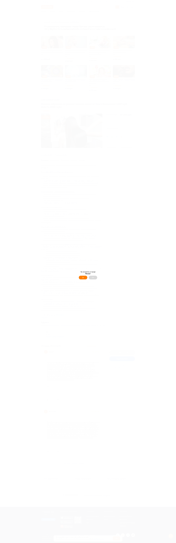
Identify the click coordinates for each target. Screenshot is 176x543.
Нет (93, 277)
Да (83, 277)
